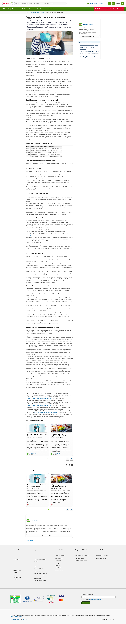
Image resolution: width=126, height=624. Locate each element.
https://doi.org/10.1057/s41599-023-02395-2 (40, 398)
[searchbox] (40, 3)
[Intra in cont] (113, 3)
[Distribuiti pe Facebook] (72, 465)
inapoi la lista (30, 540)
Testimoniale (16, 579)
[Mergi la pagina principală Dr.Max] (7, 3)
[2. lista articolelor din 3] (49, 459)
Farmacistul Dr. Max (32, 453)
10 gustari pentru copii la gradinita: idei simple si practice (58, 436)
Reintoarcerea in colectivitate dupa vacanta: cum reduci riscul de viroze (37, 436)
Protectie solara (16, 9)
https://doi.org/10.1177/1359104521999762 (46, 412)
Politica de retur (58, 567)
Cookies (36, 561)
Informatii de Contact (18, 556)
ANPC (35, 564)
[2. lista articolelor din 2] (50, 509)
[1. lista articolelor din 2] (48, 510)
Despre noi (16, 567)
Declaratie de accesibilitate (40, 580)
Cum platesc (57, 565)
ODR (35, 566)
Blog (53, 9)
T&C (89, 599)
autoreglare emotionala (33, 235)
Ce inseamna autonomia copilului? (89, 45)
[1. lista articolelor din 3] (47, 459)
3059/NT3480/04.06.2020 (16, 616)
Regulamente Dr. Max (38, 571)
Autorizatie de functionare (39, 568)
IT (115, 619)
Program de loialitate (79, 558)
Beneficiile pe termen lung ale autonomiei (87, 57)
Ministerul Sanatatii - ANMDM (40, 573)
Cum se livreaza (58, 560)
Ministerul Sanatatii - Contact (40, 575)
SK (111, 619)
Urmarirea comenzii (45, 9)
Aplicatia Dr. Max (17, 570)
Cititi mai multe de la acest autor (49, 535)
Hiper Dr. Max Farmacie (19, 574)
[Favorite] (109, 3)
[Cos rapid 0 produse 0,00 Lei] (122, 3)
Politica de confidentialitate (40, 559)
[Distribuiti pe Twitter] (69, 465)
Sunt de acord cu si (92, 599)
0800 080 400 (26, 619)
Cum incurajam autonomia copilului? (89, 51)
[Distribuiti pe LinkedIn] (66, 465)
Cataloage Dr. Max (27, 9)
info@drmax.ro (15, 619)
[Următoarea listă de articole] (71, 459)
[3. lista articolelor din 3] (51, 459)
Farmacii (35, 9)
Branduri (15, 582)
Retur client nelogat (59, 570)
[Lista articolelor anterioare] (67, 459)
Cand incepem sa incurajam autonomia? (87, 48)
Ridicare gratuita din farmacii (61, 563)
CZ (110, 619)
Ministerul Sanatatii (38, 578)
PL (113, 619)
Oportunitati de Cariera (101, 558)
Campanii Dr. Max (17, 577)
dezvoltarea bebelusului (58, 108)
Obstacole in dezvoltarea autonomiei (89, 53)
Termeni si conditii (38, 556)
